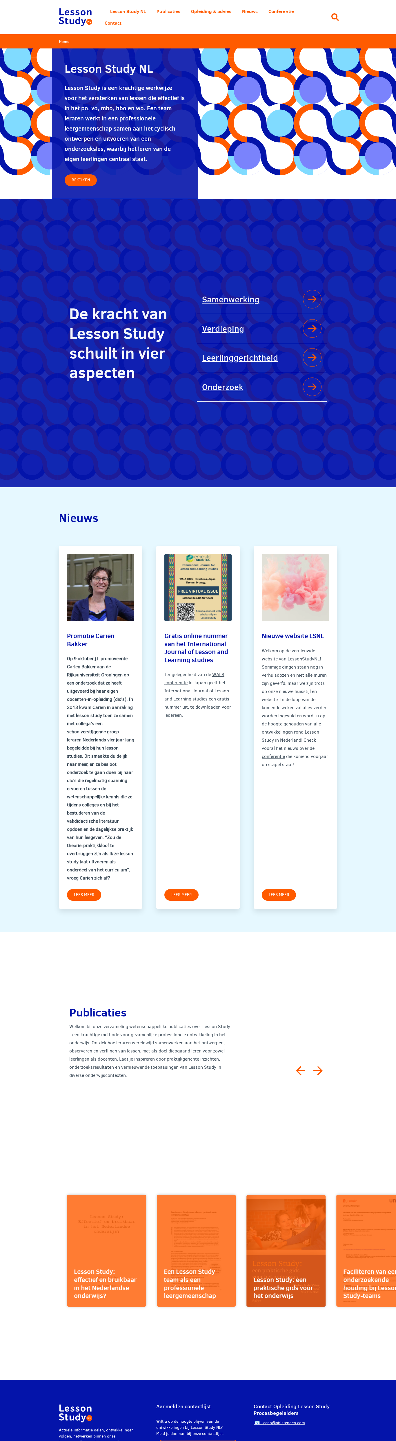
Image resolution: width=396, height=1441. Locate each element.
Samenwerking (230, 299)
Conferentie (281, 11)
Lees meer (84, 895)
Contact (113, 23)
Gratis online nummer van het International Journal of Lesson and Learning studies (196, 647)
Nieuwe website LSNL (293, 635)
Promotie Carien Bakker (91, 639)
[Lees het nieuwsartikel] (100, 587)
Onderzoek (222, 387)
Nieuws (250, 11)
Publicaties (168, 11)
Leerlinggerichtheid (240, 357)
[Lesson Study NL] (75, 17)
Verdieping (223, 328)
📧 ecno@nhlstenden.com (279, 1423)
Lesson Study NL (128, 11)
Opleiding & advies (211, 11)
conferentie (273, 756)
